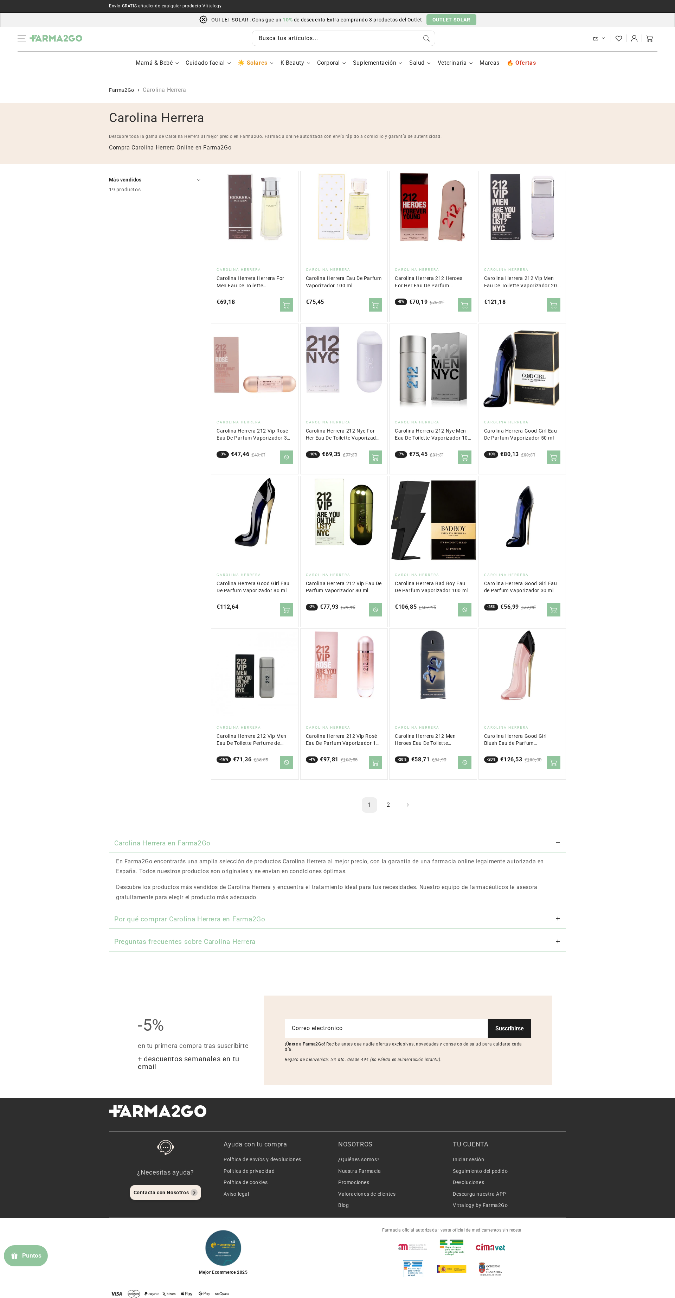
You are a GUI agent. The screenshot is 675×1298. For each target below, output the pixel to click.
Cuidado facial (205, 62)
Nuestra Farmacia (359, 1171)
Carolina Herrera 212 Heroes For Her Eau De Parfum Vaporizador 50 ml (428, 282)
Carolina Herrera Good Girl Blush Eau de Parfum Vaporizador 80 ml (515, 740)
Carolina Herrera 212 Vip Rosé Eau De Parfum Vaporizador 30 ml (253, 435)
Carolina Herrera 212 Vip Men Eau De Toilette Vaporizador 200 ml (522, 282)
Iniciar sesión (468, 1159)
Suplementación (374, 62)
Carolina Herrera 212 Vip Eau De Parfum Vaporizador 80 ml (344, 587)
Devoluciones (468, 1182)
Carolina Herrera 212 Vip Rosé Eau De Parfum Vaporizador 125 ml (344, 740)
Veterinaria (452, 62)
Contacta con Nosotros (161, 1192)
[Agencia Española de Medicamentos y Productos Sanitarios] (413, 1247)
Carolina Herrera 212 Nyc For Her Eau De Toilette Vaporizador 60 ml (343, 435)
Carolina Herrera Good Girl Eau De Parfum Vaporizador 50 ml (520, 434)
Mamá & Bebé (154, 62)
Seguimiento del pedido (480, 1171)
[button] (649, 38)
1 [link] (370, 804)
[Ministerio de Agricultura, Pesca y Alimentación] (452, 1268)
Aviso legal (236, 1194)
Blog (343, 1205)
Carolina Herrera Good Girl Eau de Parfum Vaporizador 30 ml (520, 587)
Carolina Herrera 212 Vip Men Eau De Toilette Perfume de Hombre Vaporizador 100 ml (252, 740)
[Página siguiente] (407, 805)
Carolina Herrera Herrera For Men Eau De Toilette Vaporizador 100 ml (250, 282)
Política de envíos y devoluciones (262, 1159)
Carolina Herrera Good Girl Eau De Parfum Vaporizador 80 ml (253, 587)
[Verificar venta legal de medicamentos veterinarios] (413, 1268)
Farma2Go (121, 90)
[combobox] (343, 38)
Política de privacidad (249, 1171)
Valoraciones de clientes (367, 1194)
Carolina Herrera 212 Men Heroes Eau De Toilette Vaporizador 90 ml (425, 740)
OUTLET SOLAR (451, 20)
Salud (417, 62)
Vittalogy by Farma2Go (480, 1205)
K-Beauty (292, 62)
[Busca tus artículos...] (426, 38)
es (596, 38)
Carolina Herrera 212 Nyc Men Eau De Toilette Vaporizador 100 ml (433, 435)
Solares (257, 62)
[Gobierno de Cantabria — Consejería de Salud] (490, 1268)
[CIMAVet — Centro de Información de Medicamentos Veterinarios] (490, 1247)
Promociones (353, 1182)
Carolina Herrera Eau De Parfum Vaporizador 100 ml (344, 281)
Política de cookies (246, 1182)
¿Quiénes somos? (359, 1159)
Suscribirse (509, 1028)
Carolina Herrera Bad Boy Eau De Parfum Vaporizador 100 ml (431, 587)
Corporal (328, 62)
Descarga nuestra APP (479, 1194)
